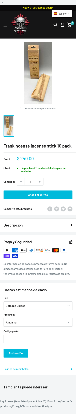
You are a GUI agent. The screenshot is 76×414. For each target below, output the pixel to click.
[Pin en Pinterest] (56, 208)
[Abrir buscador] (55, 25)
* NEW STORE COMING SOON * (38, 7)
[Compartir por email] (70, 208)
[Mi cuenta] (62, 25)
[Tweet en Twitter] (63, 208)
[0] (69, 25)
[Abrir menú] (5, 25)
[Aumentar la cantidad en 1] (39, 181)
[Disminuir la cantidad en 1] (21, 181)
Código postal (11, 331)
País (6, 297)
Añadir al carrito (38, 194)
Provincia (9, 314)
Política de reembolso (16, 369)
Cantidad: (9, 181)
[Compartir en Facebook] (49, 208)
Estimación (16, 353)
